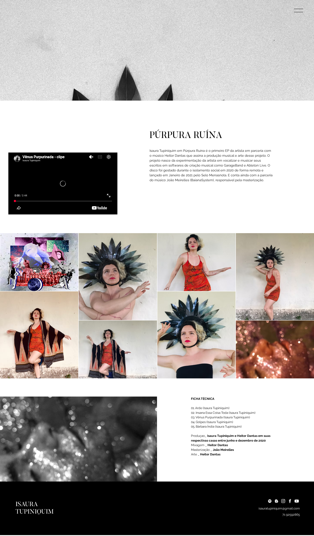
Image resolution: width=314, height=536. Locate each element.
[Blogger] (276, 501)
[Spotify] (269, 501)
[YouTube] (296, 501)
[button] (298, 10)
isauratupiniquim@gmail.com (279, 508)
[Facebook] (290, 501)
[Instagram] (283, 501)
